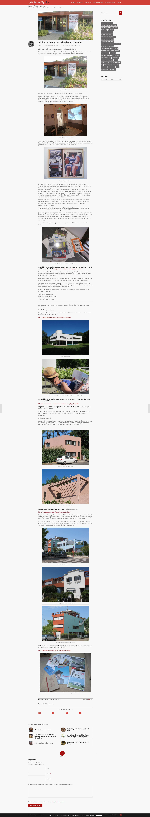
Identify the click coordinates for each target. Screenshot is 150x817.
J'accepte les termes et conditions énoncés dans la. (47, 801)
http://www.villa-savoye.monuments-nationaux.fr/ (54, 317)
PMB (109, 62)
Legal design (115, 57)
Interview (117, 55)
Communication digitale (107, 39)
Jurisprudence (104, 57)
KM (110, 57)
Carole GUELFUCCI (75, 45)
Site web (49, 779)
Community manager (106, 43)
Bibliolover (104, 29)
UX (114, 67)
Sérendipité (104, 67)
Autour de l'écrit (63, 45)
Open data (103, 62)
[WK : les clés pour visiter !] (149, 408)
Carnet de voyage (105, 36)
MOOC (115, 60)
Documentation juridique (107, 48)
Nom (48, 768)
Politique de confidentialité (58, 801)
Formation (103, 53)
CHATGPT (113, 36)
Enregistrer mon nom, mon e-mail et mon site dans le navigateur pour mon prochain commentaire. (51, 784)
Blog (111, 32)
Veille (117, 67)
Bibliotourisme (105, 32)
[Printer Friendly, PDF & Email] (88, 699)
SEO (114, 64)
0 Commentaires (50, 45)
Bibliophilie (111, 29)
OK (99, 815)
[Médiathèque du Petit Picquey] (65, 25)
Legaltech (103, 60)
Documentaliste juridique (107, 46)
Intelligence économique (107, 55)
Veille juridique (105, 69)
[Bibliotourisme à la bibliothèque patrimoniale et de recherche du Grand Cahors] (1, 408)
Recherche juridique (115, 62)
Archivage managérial (106, 27)
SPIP (118, 64)
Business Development (106, 34)
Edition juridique (115, 50)
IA (108, 53)
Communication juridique (107, 41)
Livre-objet (110, 60)
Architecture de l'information (108, 25)
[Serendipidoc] (39, 2)
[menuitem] (73, 2)
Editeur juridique (105, 50)
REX (102, 64)
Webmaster (112, 69)
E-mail (49, 773)
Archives (115, 27)
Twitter (110, 67)
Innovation (113, 53)
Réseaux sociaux (108, 64)
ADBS (111, 22)
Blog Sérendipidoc (36, 6)
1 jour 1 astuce (104, 22)
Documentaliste (116, 43)
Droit (116, 48)
